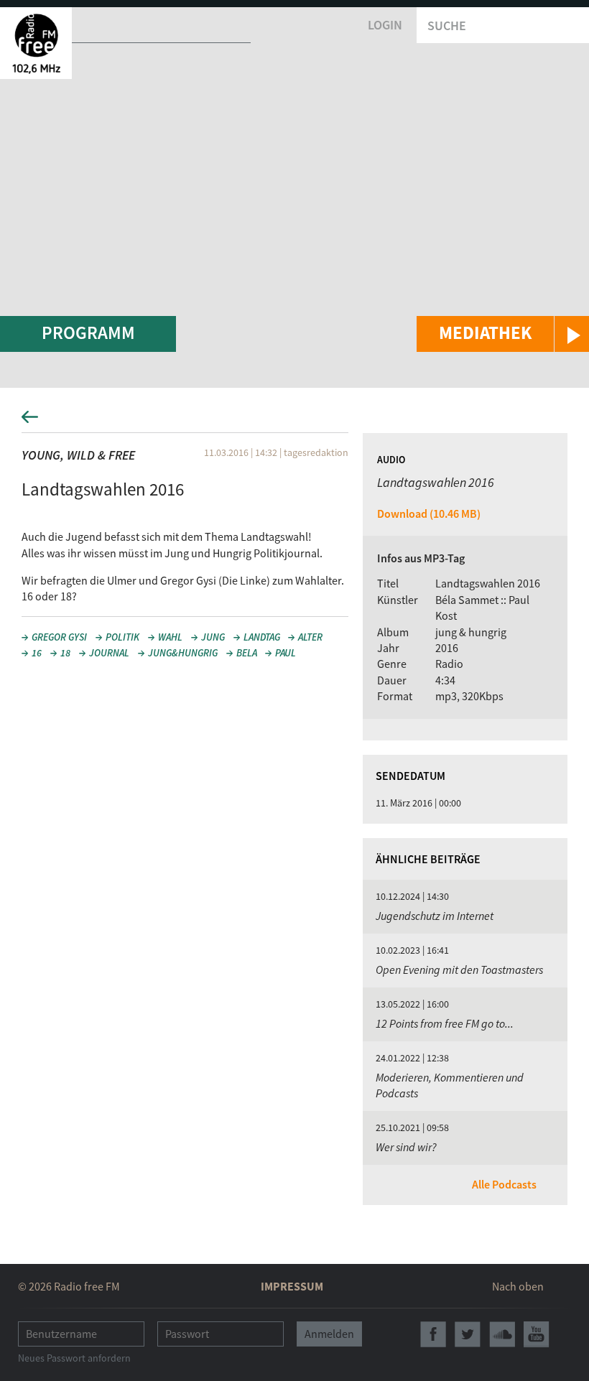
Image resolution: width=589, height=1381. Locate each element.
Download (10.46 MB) (429, 513)
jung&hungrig (183, 652)
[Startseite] (36, 43)
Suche (446, 25)
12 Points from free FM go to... (445, 1023)
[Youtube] (536, 1334)
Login (385, 25)
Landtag (262, 637)
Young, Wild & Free (78, 455)
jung (213, 637)
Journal (109, 652)
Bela (246, 652)
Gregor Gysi (59, 637)
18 (65, 652)
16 (37, 652)
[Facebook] (433, 1334)
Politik (122, 637)
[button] (503, 334)
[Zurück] (294, 421)
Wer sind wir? (406, 1147)
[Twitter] (468, 1334)
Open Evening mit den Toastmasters (459, 969)
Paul (285, 652)
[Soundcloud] (502, 1334)
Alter (310, 637)
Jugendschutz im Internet (434, 915)
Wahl (170, 637)
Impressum (292, 1286)
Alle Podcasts (504, 1184)
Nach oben (518, 1286)
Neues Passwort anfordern (74, 1358)
